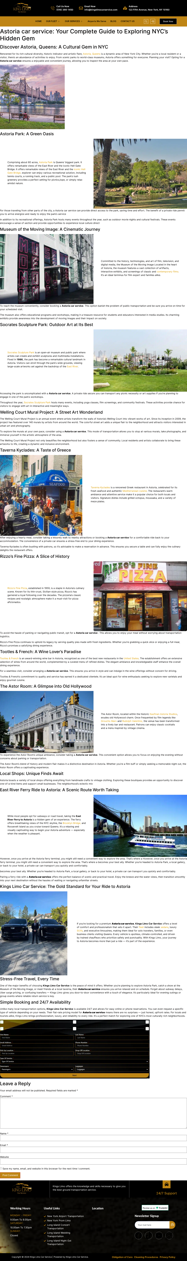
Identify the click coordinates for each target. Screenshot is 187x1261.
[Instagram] (169, 1235)
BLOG (113, 21)
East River (72, 366)
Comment (6, 1096)
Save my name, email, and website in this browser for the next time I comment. (46, 1168)
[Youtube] (159, 1235)
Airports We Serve (97, 21)
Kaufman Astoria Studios (163, 714)
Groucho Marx (109, 721)
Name (4, 1133)
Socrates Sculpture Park (21, 352)
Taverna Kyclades (100, 487)
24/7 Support (166, 1193)
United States (131, 658)
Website (4, 1157)
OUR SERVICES (72, 21)
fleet (141, 927)
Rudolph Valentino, (132, 721)
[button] (146, 21)
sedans (164, 927)
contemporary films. (168, 271)
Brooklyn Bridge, (72, 823)
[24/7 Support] (166, 1184)
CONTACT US (128, 21)
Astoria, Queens (91, 53)
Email (4, 1145)
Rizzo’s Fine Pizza (17, 588)
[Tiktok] (149, 1235)
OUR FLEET (51, 21)
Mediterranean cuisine (135, 490)
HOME (38, 21)
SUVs (80, 930)
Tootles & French (9, 658)
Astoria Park (45, 162)
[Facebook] (138, 1235)
